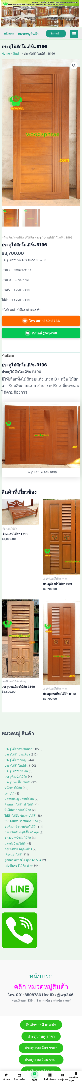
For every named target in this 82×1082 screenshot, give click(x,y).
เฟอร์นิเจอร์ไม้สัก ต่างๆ (27, 237)
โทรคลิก (56, 33)
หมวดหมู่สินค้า (28, 34)
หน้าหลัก (7, 237)
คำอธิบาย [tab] (8, 355)
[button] (74, 65)
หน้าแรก (9, 33)
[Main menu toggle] (74, 34)
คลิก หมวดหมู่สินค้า (41, 986)
